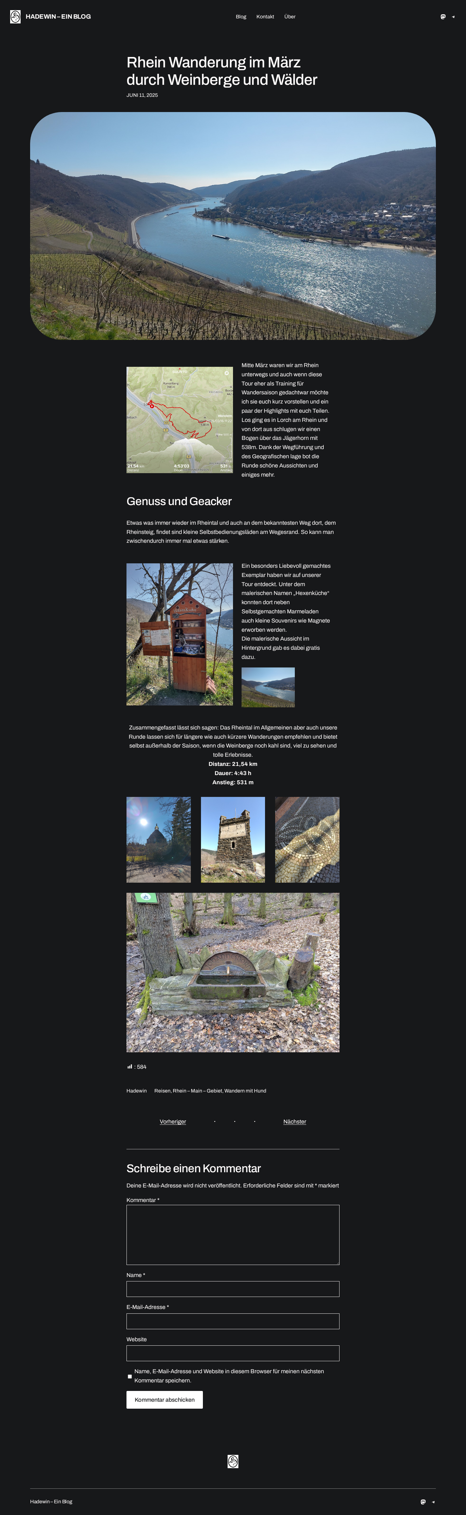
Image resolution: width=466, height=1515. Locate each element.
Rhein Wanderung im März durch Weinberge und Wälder (221, 71)
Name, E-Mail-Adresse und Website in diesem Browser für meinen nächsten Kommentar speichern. (229, 1376)
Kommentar (142, 1200)
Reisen (162, 1090)
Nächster (294, 1121)
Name (135, 1275)
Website (136, 1339)
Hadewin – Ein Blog (58, 16)
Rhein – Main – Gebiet (197, 1090)
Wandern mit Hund (245, 1090)
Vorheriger (173, 1121)
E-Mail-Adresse (147, 1307)
